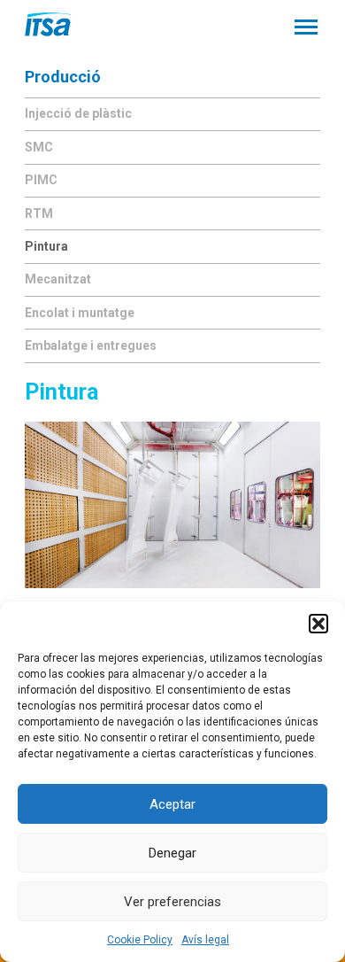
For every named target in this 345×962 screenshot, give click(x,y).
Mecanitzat (58, 279)
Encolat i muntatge (79, 313)
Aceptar (173, 804)
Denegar (172, 853)
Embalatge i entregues (91, 345)
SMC (39, 147)
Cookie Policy (139, 940)
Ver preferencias (172, 902)
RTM (39, 213)
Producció (63, 76)
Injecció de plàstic (78, 113)
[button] (318, 623)
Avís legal (205, 940)
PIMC (41, 180)
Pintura (46, 246)
